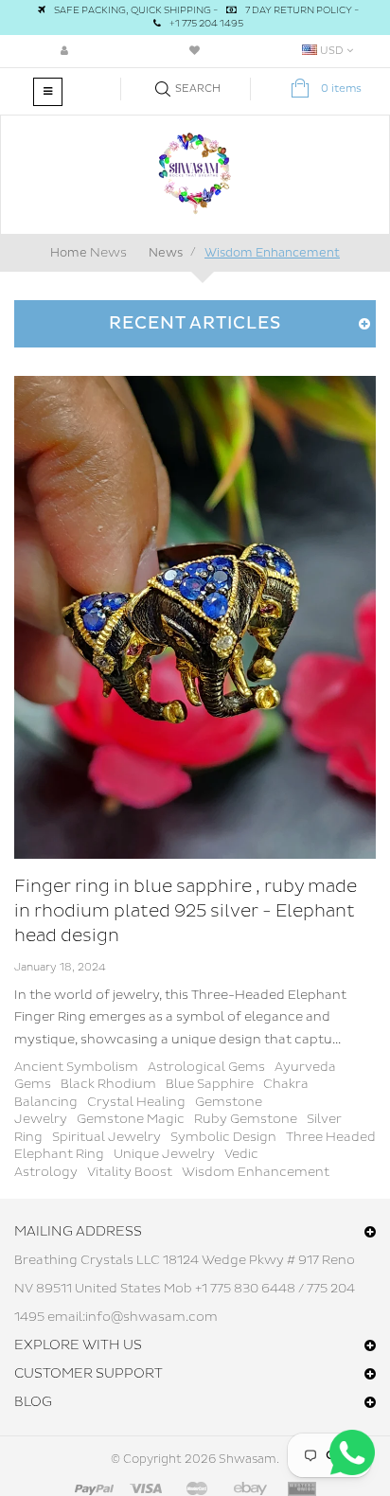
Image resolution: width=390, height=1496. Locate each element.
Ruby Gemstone (245, 1119)
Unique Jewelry (164, 1154)
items (341, 88)
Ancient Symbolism (76, 1067)
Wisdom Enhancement (255, 1172)
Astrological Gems (206, 1067)
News (108, 252)
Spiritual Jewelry (106, 1137)
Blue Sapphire (210, 1084)
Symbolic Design (223, 1137)
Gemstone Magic (131, 1119)
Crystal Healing (136, 1102)
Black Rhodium (108, 1084)
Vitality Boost (129, 1172)
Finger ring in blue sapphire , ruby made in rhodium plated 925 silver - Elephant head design (185, 911)
